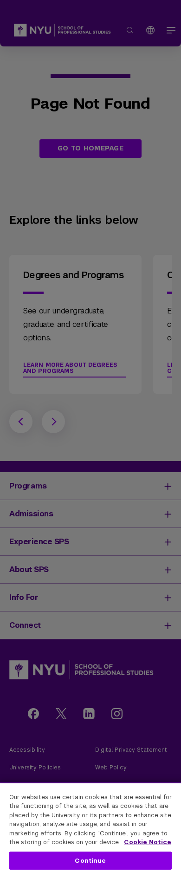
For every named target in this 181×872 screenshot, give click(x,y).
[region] (90, 827)
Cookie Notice (147, 842)
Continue (90, 861)
